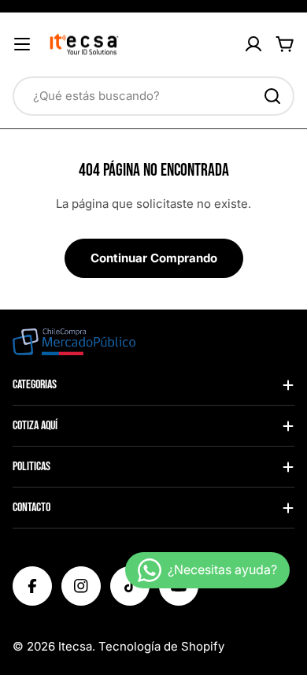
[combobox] (153, 96)
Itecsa (75, 646)
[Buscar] (272, 96)
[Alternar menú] (22, 44)
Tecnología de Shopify (161, 646)
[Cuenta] (253, 44)
